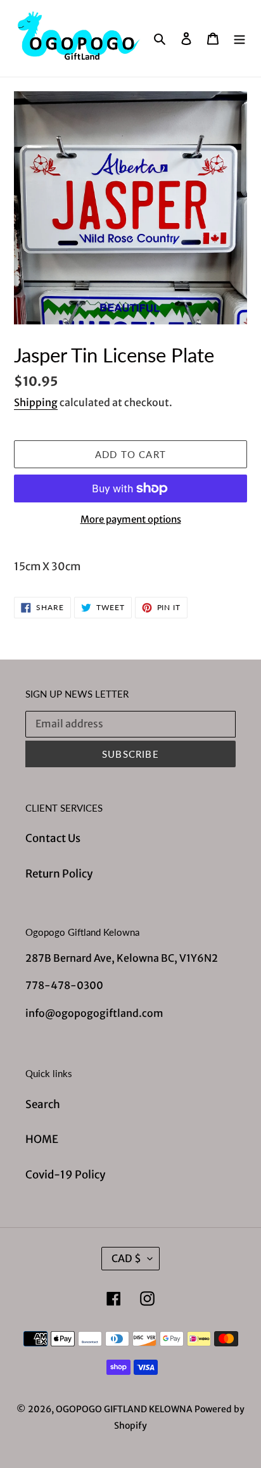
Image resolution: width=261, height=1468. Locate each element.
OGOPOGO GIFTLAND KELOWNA (124, 1409)
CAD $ (126, 1258)
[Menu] (239, 38)
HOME (41, 1139)
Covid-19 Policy (65, 1175)
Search (42, 1104)
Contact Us (52, 838)
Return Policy (58, 874)
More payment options (130, 519)
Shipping (36, 402)
